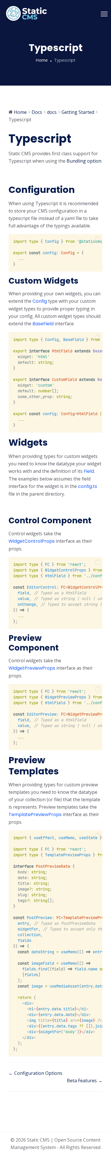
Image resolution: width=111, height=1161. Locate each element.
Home (42, 60)
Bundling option (84, 161)
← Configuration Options (35, 1073)
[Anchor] (14, 174)
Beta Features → (84, 1080)
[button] (97, 239)
